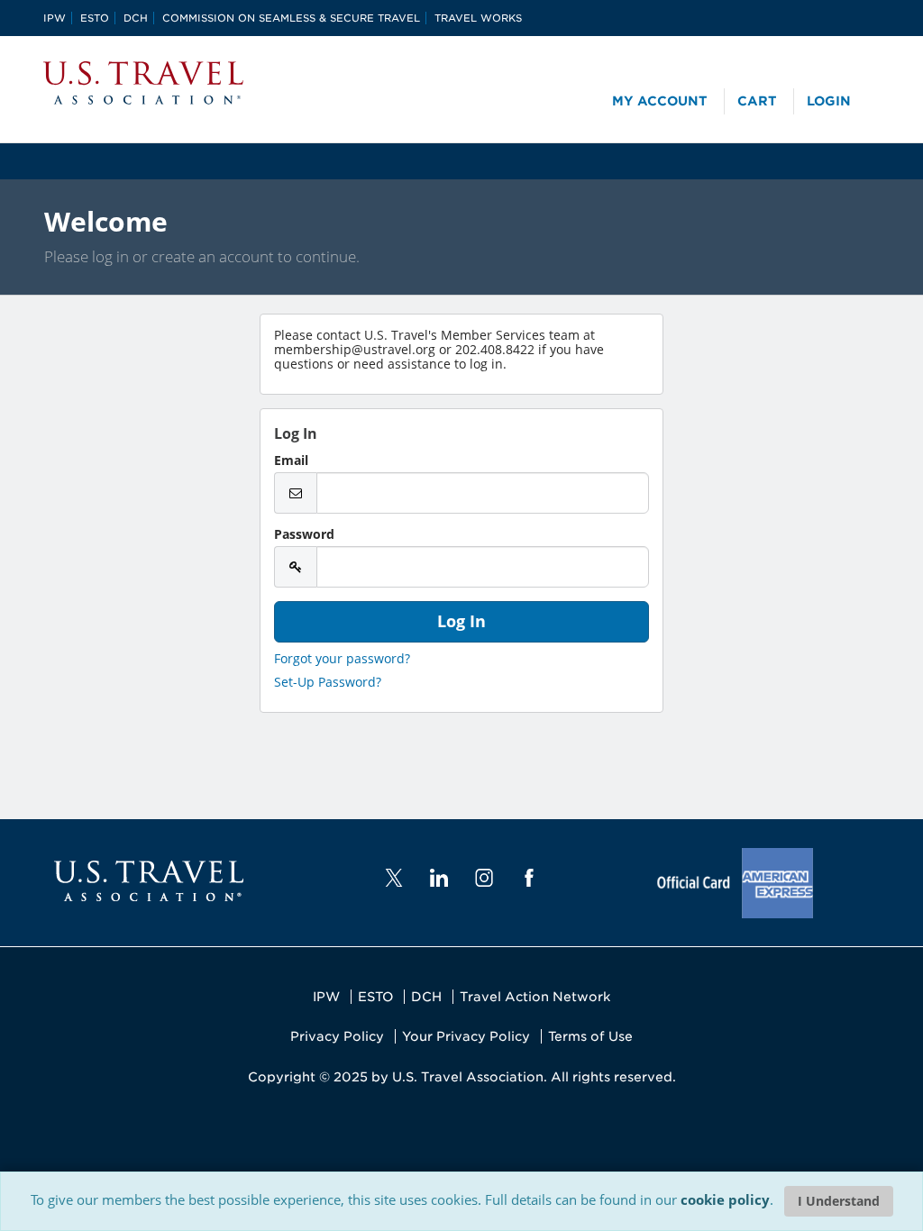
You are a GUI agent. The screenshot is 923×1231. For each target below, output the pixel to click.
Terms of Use (590, 1036)
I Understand (839, 1200)
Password (304, 534)
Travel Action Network (535, 996)
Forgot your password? (342, 658)
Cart (757, 101)
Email (291, 460)
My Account (660, 101)
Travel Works (478, 18)
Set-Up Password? (327, 681)
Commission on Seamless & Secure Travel (291, 18)
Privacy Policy (337, 1036)
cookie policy (725, 1199)
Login (829, 101)
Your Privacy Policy (466, 1036)
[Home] (143, 83)
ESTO (94, 18)
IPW (54, 18)
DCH (135, 18)
